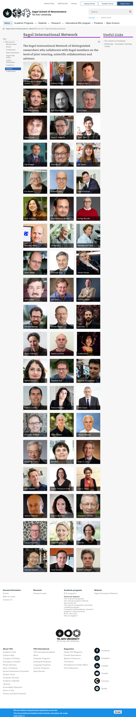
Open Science (113, 23)
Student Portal (49, 4)
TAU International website (44, 652)
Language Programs (42, 665)
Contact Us (7, 600)
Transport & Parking (11, 658)
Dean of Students (10, 668)
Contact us (10, 65)
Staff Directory (63, 4)
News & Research (12, 53)
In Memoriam (11, 71)
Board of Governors (72, 658)
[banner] (68, 13)
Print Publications (71, 668)
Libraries (6, 684)
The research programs (74, 599)
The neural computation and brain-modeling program (78, 606)
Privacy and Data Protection (14, 694)
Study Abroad (39, 671)
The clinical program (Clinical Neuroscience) (76, 602)
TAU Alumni (69, 662)
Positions (98, 23)
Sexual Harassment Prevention (16, 671)
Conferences (10, 50)
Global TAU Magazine (73, 652)
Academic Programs (23, 23)
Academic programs (73, 590)
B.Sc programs (70, 593)
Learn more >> (19, 716)
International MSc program (78, 23)
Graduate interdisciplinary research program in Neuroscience (78, 610)
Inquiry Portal (89, 3)
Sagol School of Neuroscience (17, 29)
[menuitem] (49, 3)
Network (9, 69)
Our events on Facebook (115, 41)
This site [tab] (92, 18)
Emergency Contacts (11, 662)
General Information (12, 590)
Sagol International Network (106, 593)
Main (5, 39)
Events (8, 47)
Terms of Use (8, 690)
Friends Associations (72, 655)
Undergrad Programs (42, 662)
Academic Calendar (11, 681)
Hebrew (74, 4)
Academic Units (9, 652)
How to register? (71, 616)
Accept (118, 712)
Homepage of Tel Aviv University (3, 28)
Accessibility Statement (12, 687)
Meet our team (11, 44)
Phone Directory (9, 665)
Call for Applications (10, 61)
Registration (125, 3)
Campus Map (8, 655)
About (7, 23)
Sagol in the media (10, 56)
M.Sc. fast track (70, 613)
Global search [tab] (106, 18)
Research (56, 23)
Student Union (9, 674)
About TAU (8, 649)
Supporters (69, 649)
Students (42, 23)
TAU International (41, 649)
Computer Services (11, 678)
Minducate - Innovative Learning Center (118, 45)
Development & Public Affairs (76, 665)
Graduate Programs (41, 658)
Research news (39, 593)
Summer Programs (41, 668)
